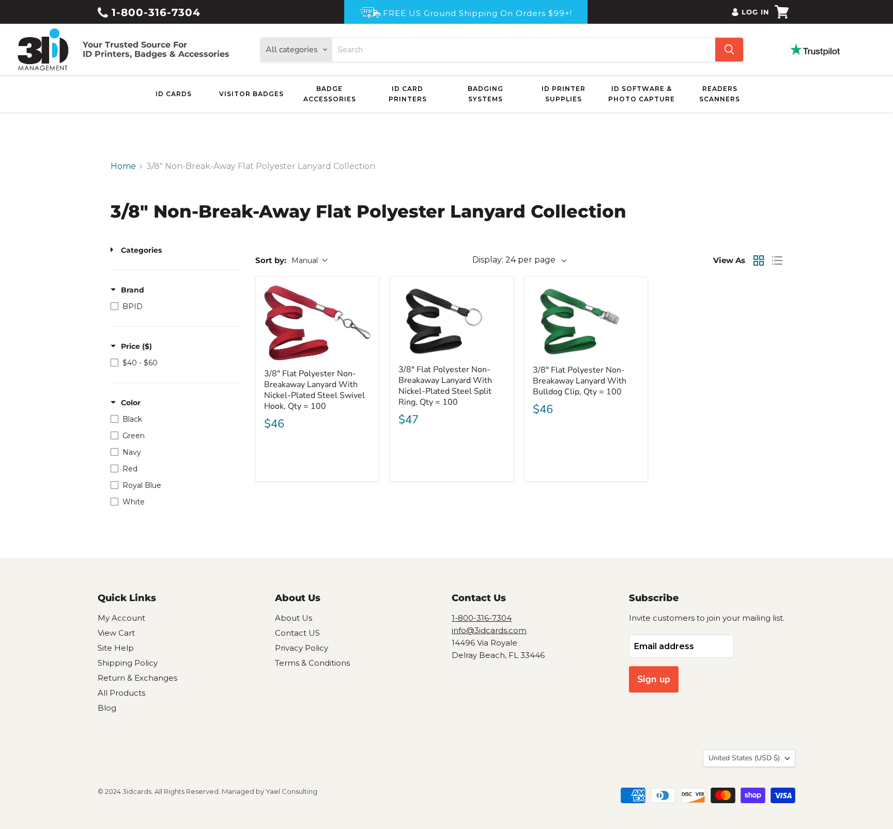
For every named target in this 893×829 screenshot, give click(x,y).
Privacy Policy (301, 648)
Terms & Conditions (312, 663)
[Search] (729, 50)
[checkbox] (174, 306)
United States (744, 758)
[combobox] (523, 50)
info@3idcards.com (489, 630)
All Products (121, 693)
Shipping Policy (128, 663)
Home (123, 166)
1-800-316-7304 (154, 12)
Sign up (653, 679)
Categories (141, 250)
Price (136, 346)
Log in (755, 12)
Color (131, 402)
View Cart (116, 633)
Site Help (116, 648)
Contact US (297, 633)
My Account (121, 618)
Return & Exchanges (137, 678)
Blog (107, 708)
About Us (293, 618)
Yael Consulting (291, 791)
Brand (132, 290)
